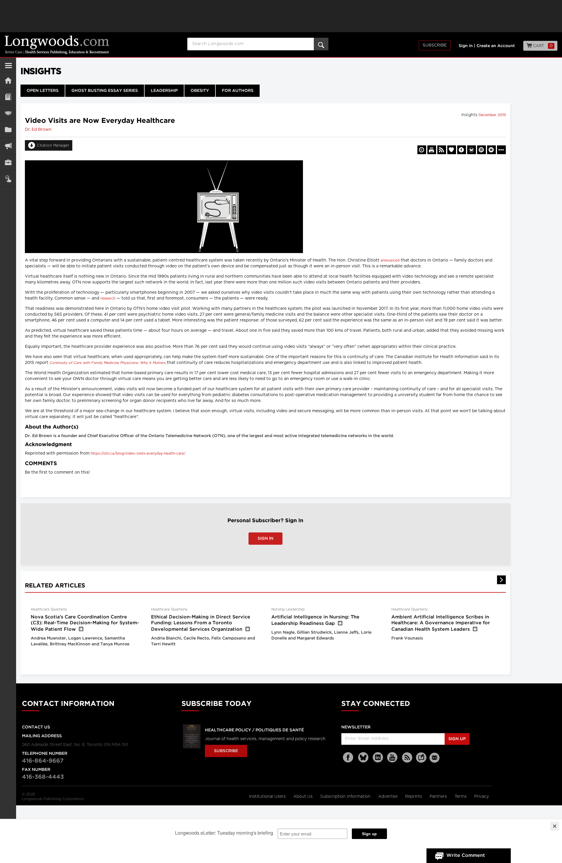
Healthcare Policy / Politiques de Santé (254, 730)
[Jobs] (8, 162)
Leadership (164, 90)
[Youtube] (392, 757)
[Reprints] (421, 149)
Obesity (200, 90)
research (107, 298)
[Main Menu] (8, 68)
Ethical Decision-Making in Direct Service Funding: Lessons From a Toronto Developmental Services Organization (200, 623)
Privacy (481, 797)
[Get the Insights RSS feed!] (441, 149)
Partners (439, 797)
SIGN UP (457, 739)
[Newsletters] (435, 757)
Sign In (265, 538)
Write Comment (465, 855)
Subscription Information (345, 797)
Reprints (414, 797)
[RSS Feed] (407, 757)
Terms (461, 797)
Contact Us (36, 727)
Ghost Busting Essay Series (104, 90)
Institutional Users (268, 797)
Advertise (388, 797)
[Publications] (8, 129)
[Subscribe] (8, 179)
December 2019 (492, 115)
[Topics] (8, 97)
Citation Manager (53, 145)
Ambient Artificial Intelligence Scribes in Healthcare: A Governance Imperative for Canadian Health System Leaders (440, 623)
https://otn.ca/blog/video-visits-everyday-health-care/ (138, 453)
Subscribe (435, 45)
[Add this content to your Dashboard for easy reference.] (451, 149)
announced (390, 260)
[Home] (8, 80)
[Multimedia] (8, 146)
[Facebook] (348, 757)
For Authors (237, 90)
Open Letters (43, 90)
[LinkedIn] (378, 757)
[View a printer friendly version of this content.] (431, 149)
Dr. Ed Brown (38, 130)
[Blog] (421, 761)
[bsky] (363, 757)
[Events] (8, 113)
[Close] (554, 826)
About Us (303, 797)
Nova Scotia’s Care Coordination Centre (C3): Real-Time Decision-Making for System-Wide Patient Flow (85, 623)
